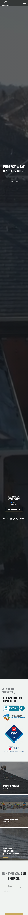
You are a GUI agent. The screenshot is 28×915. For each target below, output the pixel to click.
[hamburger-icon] (24, 3)
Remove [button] (14, 896)
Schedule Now (14, 509)
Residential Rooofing (11, 786)
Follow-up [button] (14, 906)
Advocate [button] (14, 891)
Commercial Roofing (10, 819)
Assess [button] (14, 886)
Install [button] (14, 901)
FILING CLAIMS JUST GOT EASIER (8, 850)
